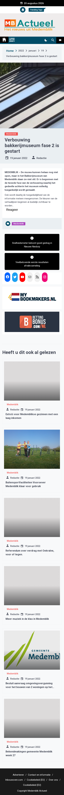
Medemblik (11, 134)
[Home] (4, 40)
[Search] (52, 40)
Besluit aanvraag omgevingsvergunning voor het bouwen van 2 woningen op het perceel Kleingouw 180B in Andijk (29, 687)
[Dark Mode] (45, 40)
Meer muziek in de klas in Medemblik (27, 618)
